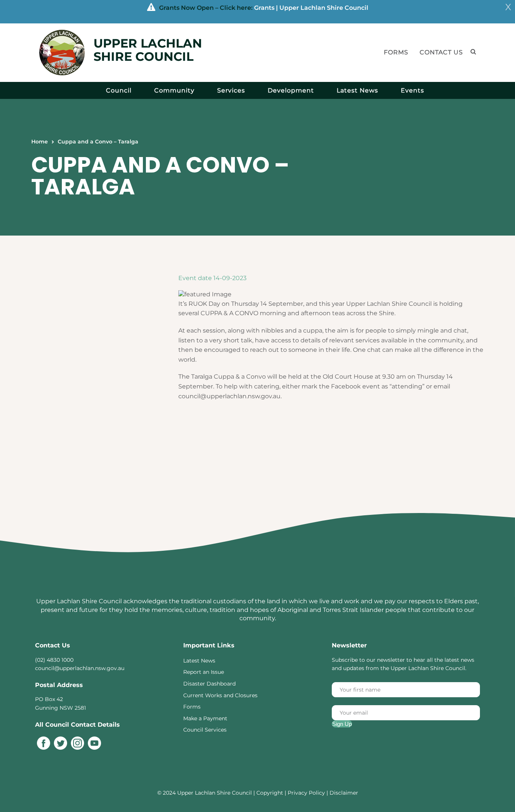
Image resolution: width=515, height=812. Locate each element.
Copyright (270, 792)
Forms (396, 52)
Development (291, 90)
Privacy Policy (306, 792)
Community (174, 90)
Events (412, 90)
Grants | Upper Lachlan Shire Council (311, 7)
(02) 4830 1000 (54, 659)
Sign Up (342, 724)
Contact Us (441, 52)
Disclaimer (344, 792)
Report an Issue (203, 672)
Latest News (357, 90)
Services (231, 90)
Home (39, 141)
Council (119, 90)
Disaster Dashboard (209, 683)
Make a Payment (205, 718)
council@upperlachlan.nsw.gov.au (79, 668)
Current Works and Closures (220, 695)
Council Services (205, 729)
